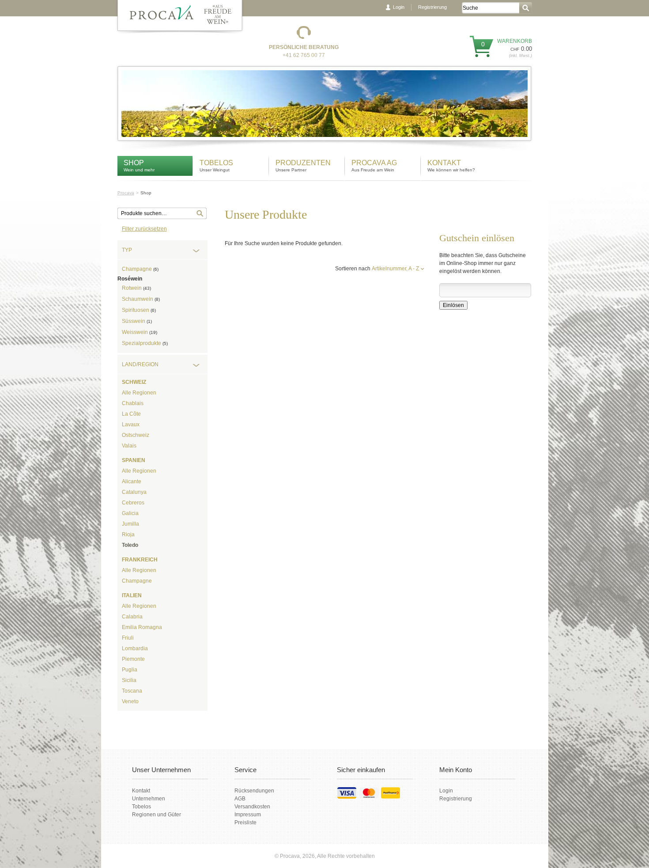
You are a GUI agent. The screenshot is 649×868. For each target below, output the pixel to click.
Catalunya (134, 492)
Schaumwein (141, 299)
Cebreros (133, 503)
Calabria (132, 617)
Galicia (130, 513)
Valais (129, 446)
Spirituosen (139, 310)
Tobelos (216, 163)
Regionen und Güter (156, 814)
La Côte (131, 414)
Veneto (130, 701)
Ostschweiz (135, 435)
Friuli (128, 638)
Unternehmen (148, 799)
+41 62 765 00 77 (304, 55)
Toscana (132, 691)
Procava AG (374, 163)
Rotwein (136, 288)
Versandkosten (252, 807)
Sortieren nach (352, 268)
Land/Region (140, 364)
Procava (125, 192)
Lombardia (135, 648)
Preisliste (245, 822)
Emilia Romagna (142, 627)
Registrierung (432, 7)
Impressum (247, 814)
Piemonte (133, 659)
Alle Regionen (139, 393)
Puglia (129, 670)
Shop (134, 163)
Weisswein (139, 332)
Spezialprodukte (145, 343)
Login (398, 7)
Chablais (132, 403)
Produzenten (303, 163)
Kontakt (445, 163)
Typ (127, 250)
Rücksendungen (254, 791)
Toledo (130, 545)
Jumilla (130, 524)
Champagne (140, 269)
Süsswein (137, 321)
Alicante (131, 481)
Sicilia (129, 680)
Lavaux (131, 424)
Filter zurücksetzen (144, 229)
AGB (239, 799)
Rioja (128, 534)
